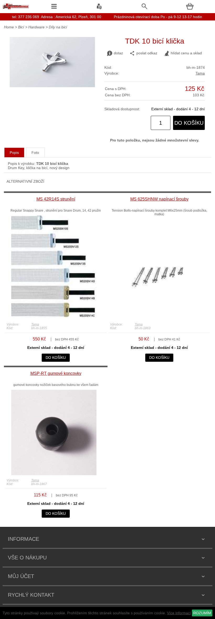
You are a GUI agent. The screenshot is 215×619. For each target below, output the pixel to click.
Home (9, 27)
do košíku (188, 123)
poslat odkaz (146, 53)
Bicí (21, 27)
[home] (16, 9)
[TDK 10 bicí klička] (52, 86)
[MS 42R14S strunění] (53, 318)
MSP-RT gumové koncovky (55, 373)
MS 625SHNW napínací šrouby (159, 199)
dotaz (118, 53)
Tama (200, 73)
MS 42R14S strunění (55, 199)
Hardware (36, 27)
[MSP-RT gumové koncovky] (53, 474)
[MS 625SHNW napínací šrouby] (157, 318)
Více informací (179, 613)
